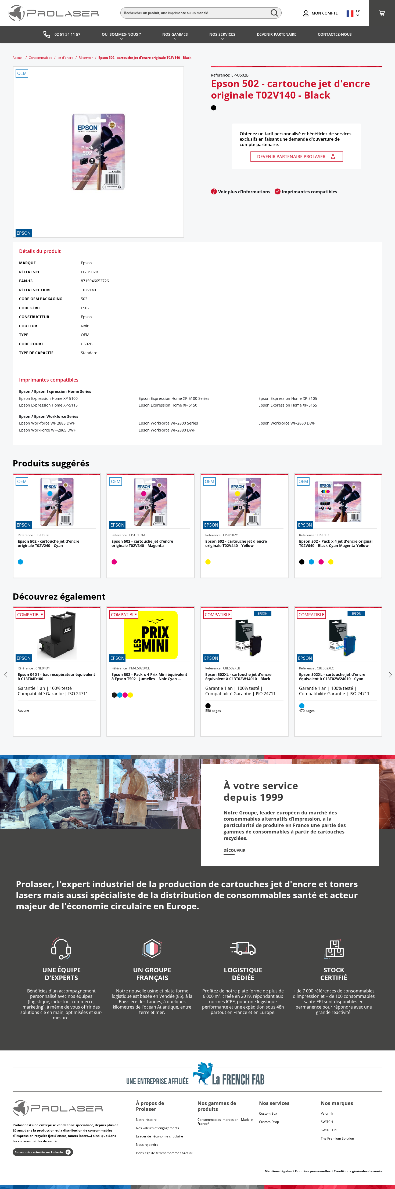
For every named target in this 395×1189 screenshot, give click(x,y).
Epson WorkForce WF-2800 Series (168, 423)
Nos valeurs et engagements (157, 1128)
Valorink (327, 1113)
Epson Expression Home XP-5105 (287, 398)
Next (390, 675)
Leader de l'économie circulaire (159, 1136)
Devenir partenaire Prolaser (291, 157)
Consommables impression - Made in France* (225, 1121)
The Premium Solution (337, 1138)
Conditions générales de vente (358, 1171)
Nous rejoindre (147, 1144)
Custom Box (268, 1113)
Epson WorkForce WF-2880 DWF (167, 430)
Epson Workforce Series (56, 416)
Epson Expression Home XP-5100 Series (174, 398)
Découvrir (234, 850)
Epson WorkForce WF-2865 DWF (47, 430)
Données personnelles (313, 1171)
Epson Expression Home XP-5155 (287, 405)
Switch (327, 1121)
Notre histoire (146, 1119)
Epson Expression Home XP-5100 (48, 398)
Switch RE (329, 1130)
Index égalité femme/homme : (164, 1153)
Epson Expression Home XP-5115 (48, 405)
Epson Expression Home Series (62, 391)
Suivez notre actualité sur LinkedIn (39, 1152)
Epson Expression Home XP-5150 (168, 405)
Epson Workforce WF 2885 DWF (47, 423)
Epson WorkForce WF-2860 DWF (286, 423)
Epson (24, 391)
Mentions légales (278, 1171)
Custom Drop (269, 1121)
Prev (5, 675)
